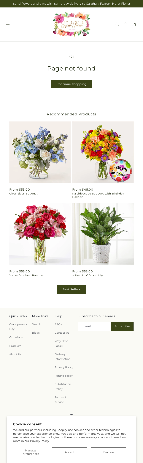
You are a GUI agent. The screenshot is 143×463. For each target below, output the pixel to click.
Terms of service (60, 400)
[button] (8, 24)
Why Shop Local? (61, 343)
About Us (15, 354)
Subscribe (122, 326)
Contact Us (62, 332)
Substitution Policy (63, 386)
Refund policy (64, 375)
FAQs (58, 324)
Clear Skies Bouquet (23, 193)
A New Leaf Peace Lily (87, 275)
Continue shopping (71, 84)
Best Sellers (72, 289)
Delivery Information (62, 357)
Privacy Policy (39, 441)
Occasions (16, 337)
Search (36, 324)
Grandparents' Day (18, 327)
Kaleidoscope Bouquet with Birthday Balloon (98, 195)
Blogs (36, 332)
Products (15, 346)
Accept (69, 452)
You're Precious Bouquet (26, 275)
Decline (108, 452)
